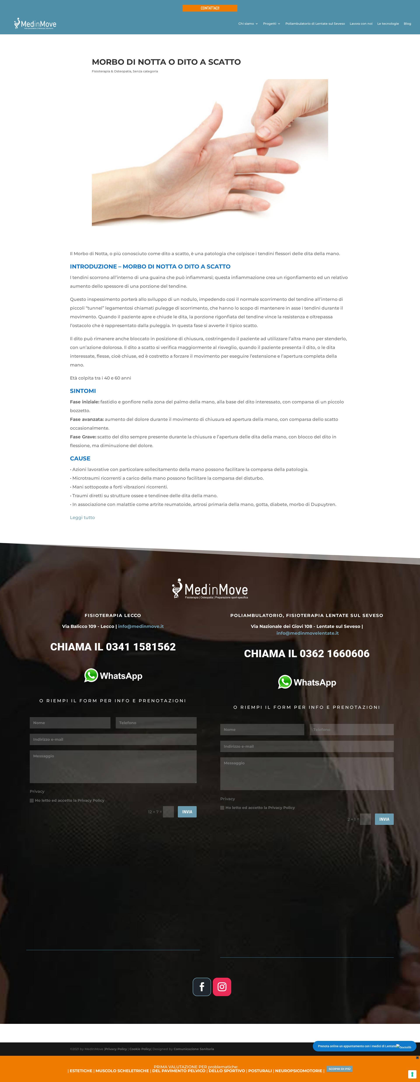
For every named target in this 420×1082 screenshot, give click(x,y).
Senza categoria (145, 71)
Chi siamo (246, 24)
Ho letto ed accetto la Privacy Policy (69, 800)
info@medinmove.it (141, 626)
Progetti (269, 24)
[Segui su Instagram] (222, 987)
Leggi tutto (82, 517)
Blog (407, 24)
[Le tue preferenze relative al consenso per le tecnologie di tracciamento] (412, 1074)
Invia (187, 812)
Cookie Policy (140, 1049)
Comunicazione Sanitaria (194, 1049)
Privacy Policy (116, 1049)
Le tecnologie (388, 24)
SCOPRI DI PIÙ (339, 1069)
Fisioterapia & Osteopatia (111, 71)
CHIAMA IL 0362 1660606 (307, 653)
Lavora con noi (361, 24)
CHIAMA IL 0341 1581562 (113, 647)
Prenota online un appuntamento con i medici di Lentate (357, 1046)
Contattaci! (210, 7)
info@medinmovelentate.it (307, 633)
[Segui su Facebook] (202, 987)
